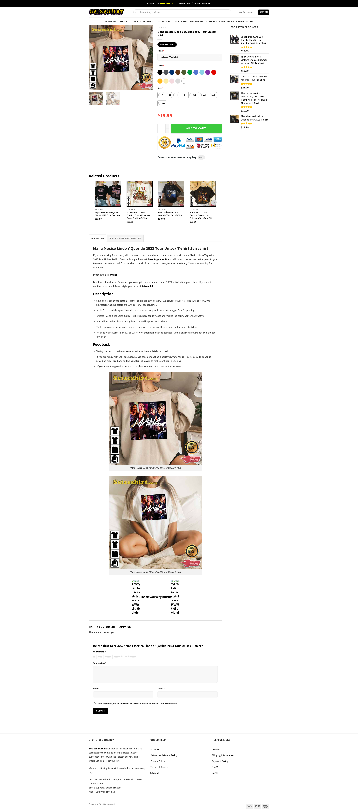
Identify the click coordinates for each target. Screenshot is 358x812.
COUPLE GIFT (181, 21)
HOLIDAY (124, 21)
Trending (112, 274)
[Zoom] (93, 86)
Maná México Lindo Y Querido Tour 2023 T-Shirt (170, 214)
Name (97, 688)
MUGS (222, 21)
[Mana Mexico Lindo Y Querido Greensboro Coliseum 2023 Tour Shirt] (202, 193)
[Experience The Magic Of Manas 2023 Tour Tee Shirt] (108, 193)
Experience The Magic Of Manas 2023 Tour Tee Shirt (107, 214)
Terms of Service (159, 767)
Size (160, 88)
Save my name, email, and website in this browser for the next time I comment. (137, 703)
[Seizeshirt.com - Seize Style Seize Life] (106, 12)
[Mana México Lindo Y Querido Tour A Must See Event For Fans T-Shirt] (139, 193)
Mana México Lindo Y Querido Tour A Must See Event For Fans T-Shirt (138, 215)
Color (160, 65)
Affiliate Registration (240, 21)
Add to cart (196, 128)
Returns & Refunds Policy (163, 755)
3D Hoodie (211, 21)
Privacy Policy (157, 761)
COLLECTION (163, 21)
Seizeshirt (147, 286)
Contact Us (218, 749)
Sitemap (154, 772)
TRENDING (110, 21)
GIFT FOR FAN (196, 21)
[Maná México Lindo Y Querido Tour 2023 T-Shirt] (171, 193)
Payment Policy (220, 761)
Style (160, 50)
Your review (99, 663)
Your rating (99, 651)
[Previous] (93, 57)
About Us (155, 749)
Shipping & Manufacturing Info (125, 238)
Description (97, 238)
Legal (215, 772)
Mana (201, 157)
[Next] (148, 57)
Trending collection (158, 259)
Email (161, 688)
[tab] (97, 238)
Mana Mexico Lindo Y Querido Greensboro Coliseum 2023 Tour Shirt (202, 215)
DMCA (215, 767)
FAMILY (135, 21)
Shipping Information (223, 755)
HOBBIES (148, 21)
